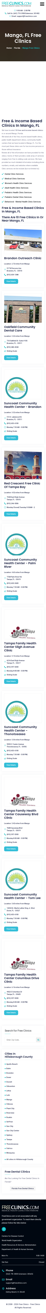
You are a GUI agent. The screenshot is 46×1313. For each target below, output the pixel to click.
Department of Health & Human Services (17, 1249)
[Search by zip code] (38, 1039)
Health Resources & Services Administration (19, 1245)
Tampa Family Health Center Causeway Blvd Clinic (21, 814)
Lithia (8, 1091)
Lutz (8, 1095)
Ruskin (9, 1117)
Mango (9, 1100)
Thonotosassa (12, 1144)
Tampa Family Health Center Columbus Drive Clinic (21, 978)
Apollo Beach (12, 1064)
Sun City (9, 1126)
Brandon (10, 1073)
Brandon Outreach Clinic (22, 258)
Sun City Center (12, 1131)
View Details (11, 281)
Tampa (9, 1139)
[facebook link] (4, 1229)
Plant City (10, 1108)
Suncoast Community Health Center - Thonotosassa (20, 730)
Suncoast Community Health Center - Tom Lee (22, 896)
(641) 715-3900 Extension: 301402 (26, 13)
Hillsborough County (19, 1056)
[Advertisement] (23, 85)
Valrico (9, 1148)
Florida (17, 48)
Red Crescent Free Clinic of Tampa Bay (22, 485)
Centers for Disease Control (13, 1236)
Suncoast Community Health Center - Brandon (22, 405)
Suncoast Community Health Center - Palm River (20, 563)
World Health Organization (12, 1240)
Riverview (10, 1113)
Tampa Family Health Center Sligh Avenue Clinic (20, 647)
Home (9, 48)
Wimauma (10, 1153)
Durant (9, 1082)
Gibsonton (10, 1086)
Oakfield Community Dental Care (19, 328)
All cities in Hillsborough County (19, 1159)
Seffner (9, 1122)
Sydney (9, 1135)
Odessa (9, 1104)
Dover (8, 1077)
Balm (8, 1068)
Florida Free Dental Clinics (23, 1188)
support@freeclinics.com (27, 16)
